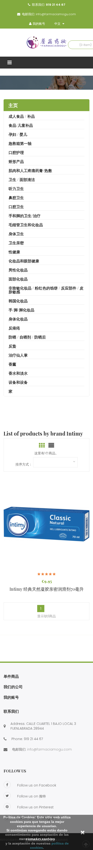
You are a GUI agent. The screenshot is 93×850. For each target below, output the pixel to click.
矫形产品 (16, 161)
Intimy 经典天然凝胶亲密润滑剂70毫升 (47, 589)
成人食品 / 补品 (22, 116)
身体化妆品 (18, 318)
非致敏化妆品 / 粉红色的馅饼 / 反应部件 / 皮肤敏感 (46, 289)
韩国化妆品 (18, 300)
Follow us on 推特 (31, 796)
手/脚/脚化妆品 (21, 309)
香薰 (12, 364)
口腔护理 (16, 152)
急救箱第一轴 (20, 143)
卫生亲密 (16, 242)
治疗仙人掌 (18, 355)
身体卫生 (16, 233)
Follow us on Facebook (36, 785)
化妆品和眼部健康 (24, 260)
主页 (13, 105)
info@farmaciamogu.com (56, 14)
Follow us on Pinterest (35, 807)
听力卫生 (16, 188)
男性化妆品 (18, 269)
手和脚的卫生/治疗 (25, 215)
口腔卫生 (16, 206)
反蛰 (12, 346)
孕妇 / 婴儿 (18, 134)
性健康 (14, 251)
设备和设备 (18, 382)
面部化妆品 (18, 278)
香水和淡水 (18, 373)
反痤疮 (14, 327)
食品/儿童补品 (21, 125)
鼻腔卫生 (16, 197)
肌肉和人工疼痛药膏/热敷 (30, 170)
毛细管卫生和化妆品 (26, 224)
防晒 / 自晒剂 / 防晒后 (27, 336)
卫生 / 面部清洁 (22, 179)
